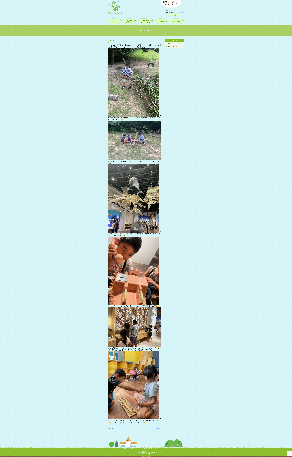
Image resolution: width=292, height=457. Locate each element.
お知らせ (174, 15)
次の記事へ (157, 428)
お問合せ (156, 449)
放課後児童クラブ (126, 449)
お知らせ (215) (169, 43)
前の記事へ (111, 428)
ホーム (119, 449)
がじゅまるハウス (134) (172, 46)
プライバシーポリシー (168, 449)
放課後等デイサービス (136, 449)
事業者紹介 (150, 449)
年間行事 (145, 449)
